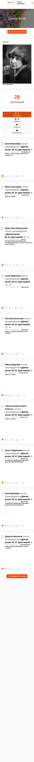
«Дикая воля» (12, 234)
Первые (17, 121)
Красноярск (25, 287)
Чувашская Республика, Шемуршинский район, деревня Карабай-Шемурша (17, 460)
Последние (17, 116)
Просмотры (17, 133)
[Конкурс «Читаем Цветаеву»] (31, 149)
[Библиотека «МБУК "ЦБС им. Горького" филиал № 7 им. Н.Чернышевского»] (6, 284)
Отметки (17, 127)
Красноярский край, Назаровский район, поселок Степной (17, 546)
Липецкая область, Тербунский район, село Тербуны (16, 331)
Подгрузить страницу (18, 576)
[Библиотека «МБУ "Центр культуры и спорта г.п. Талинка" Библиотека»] (25, 237)
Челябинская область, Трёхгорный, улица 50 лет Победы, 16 (17, 153)
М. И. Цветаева (8, 84)
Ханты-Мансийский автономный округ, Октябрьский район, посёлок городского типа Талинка (18, 242)
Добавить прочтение (17, 32)
